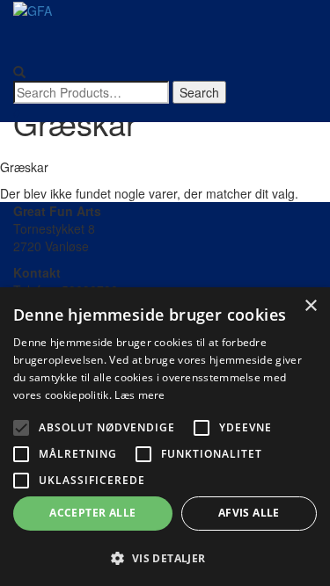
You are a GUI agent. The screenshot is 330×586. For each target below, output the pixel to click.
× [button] (310, 306)
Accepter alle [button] (92, 512)
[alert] (165, 436)
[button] (165, 557)
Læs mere (139, 394)
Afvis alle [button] (249, 512)
